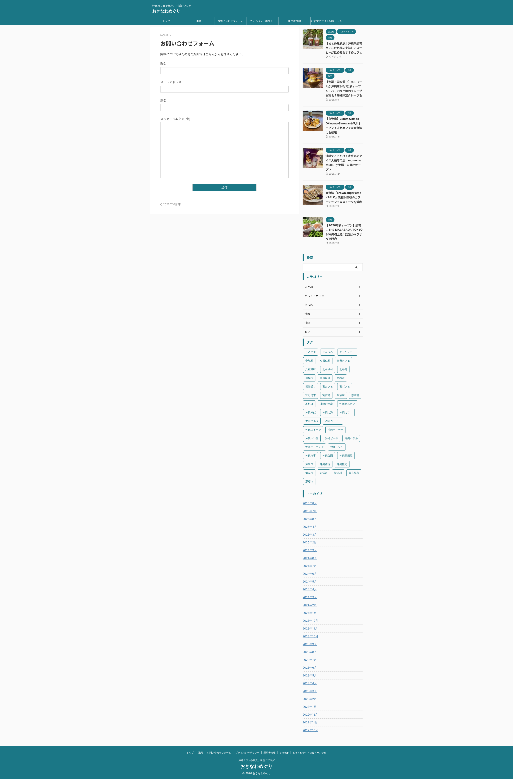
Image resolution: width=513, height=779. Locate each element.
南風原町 (325, 377)
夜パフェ (344, 386)
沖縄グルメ (311, 421)
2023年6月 (310, 667)
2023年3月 (310, 691)
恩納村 (355, 395)
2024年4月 (310, 589)
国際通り (310, 386)
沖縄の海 (327, 412)
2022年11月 (310, 722)
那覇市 (309, 481)
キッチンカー (347, 352)
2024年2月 (310, 605)
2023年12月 (310, 620)
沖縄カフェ (345, 412)
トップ (166, 20)
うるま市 (310, 352)
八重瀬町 (310, 369)
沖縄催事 (310, 455)
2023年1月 (309, 706)
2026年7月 (310, 511)
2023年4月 (310, 683)
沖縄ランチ (336, 446)
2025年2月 (310, 542)
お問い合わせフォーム (230, 20)
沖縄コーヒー (333, 421)
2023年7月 (310, 659)
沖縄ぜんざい (347, 403)
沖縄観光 (342, 464)
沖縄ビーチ (331, 438)
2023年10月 (310, 636)
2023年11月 (310, 628)
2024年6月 (310, 573)
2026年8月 (310, 503)
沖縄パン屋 (311, 438)
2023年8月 (310, 652)
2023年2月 (310, 699)
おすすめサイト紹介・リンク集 (326, 22)
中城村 (309, 360)
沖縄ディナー (335, 429)
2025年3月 (310, 534)
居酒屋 (341, 395)
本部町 (309, 403)
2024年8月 (310, 558)
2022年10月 (310, 730)
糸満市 (324, 472)
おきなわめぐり (166, 11)
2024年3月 (310, 597)
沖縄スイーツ (313, 429)
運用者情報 (294, 20)
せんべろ (327, 352)
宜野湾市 (310, 395)
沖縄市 (309, 464)
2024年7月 (310, 565)
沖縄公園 (327, 455)
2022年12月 (310, 714)
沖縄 (198, 20)
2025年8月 (310, 519)
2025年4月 (310, 526)
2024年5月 (310, 581)
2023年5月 (310, 675)
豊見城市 (354, 472)
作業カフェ (343, 360)
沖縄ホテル (351, 438)
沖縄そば (310, 412)
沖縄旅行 (325, 464)
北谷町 (343, 369)
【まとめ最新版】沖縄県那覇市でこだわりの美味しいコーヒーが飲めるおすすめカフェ (344, 48)
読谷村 (338, 472)
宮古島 (326, 395)
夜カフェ (327, 386)
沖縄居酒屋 (345, 455)
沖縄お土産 (326, 403)
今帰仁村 (325, 360)
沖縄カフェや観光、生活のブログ (256, 760)
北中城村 (327, 369)
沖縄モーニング (314, 446)
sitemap (284, 752)
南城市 (309, 377)
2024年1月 (309, 612)
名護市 (341, 377)
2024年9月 (310, 550)
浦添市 (309, 472)
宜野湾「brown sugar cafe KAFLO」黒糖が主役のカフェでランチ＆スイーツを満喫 (344, 197)
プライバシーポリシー (262, 20)
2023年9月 (310, 644)
